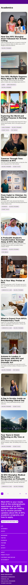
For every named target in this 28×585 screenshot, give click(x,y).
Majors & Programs (6, 48)
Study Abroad (14, 130)
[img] (14, 23)
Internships (4, 206)
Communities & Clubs (7, 290)
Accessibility (5, 560)
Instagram (4, 535)
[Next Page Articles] (26, 494)
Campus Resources (11, 84)
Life (2, 526)
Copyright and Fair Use (8, 557)
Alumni (3, 84)
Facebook (4, 540)
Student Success (6, 583)
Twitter (3, 538)
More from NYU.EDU (6, 574)
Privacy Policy (5, 554)
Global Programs (6, 127)
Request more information (9, 521)
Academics (4, 528)
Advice (3, 531)
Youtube (3, 543)
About (3, 552)
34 (20, 493)
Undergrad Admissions (8, 576)
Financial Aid (5, 579)
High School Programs (8, 581)
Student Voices (5, 130)
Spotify (3, 548)
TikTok (3, 545)
